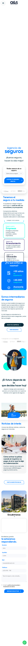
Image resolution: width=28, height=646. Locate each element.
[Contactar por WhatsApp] (24, 642)
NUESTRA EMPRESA (13, 325)
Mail (3, 560)
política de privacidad (13, 585)
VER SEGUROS (14, 330)
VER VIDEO (13, 415)
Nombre (4, 545)
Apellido (4, 552)
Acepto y (11, 585)
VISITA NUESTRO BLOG (14, 482)
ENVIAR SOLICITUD (13, 591)
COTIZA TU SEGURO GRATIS (13, 180)
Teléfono (4, 567)
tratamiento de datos (9, 586)
